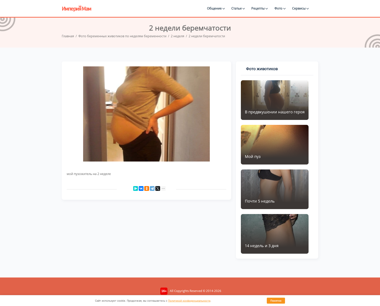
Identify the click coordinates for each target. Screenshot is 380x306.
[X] (157, 188)
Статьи (236, 8)
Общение (214, 8)
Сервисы (299, 8)
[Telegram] (152, 188)
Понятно (275, 300)
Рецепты (258, 8)
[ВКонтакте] (141, 188)
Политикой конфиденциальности (189, 300)
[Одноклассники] (146, 188)
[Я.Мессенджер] (135, 188)
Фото (279, 8)
